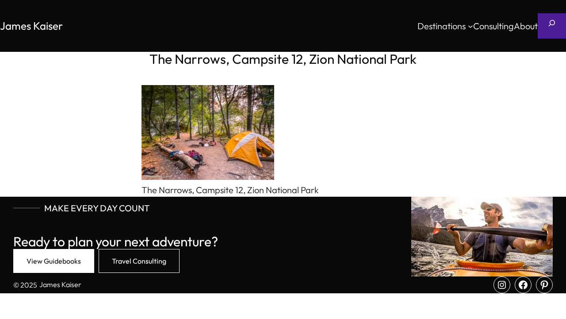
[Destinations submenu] (470, 26)
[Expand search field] (552, 26)
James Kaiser (31, 25)
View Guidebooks (54, 261)
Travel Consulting (139, 261)
